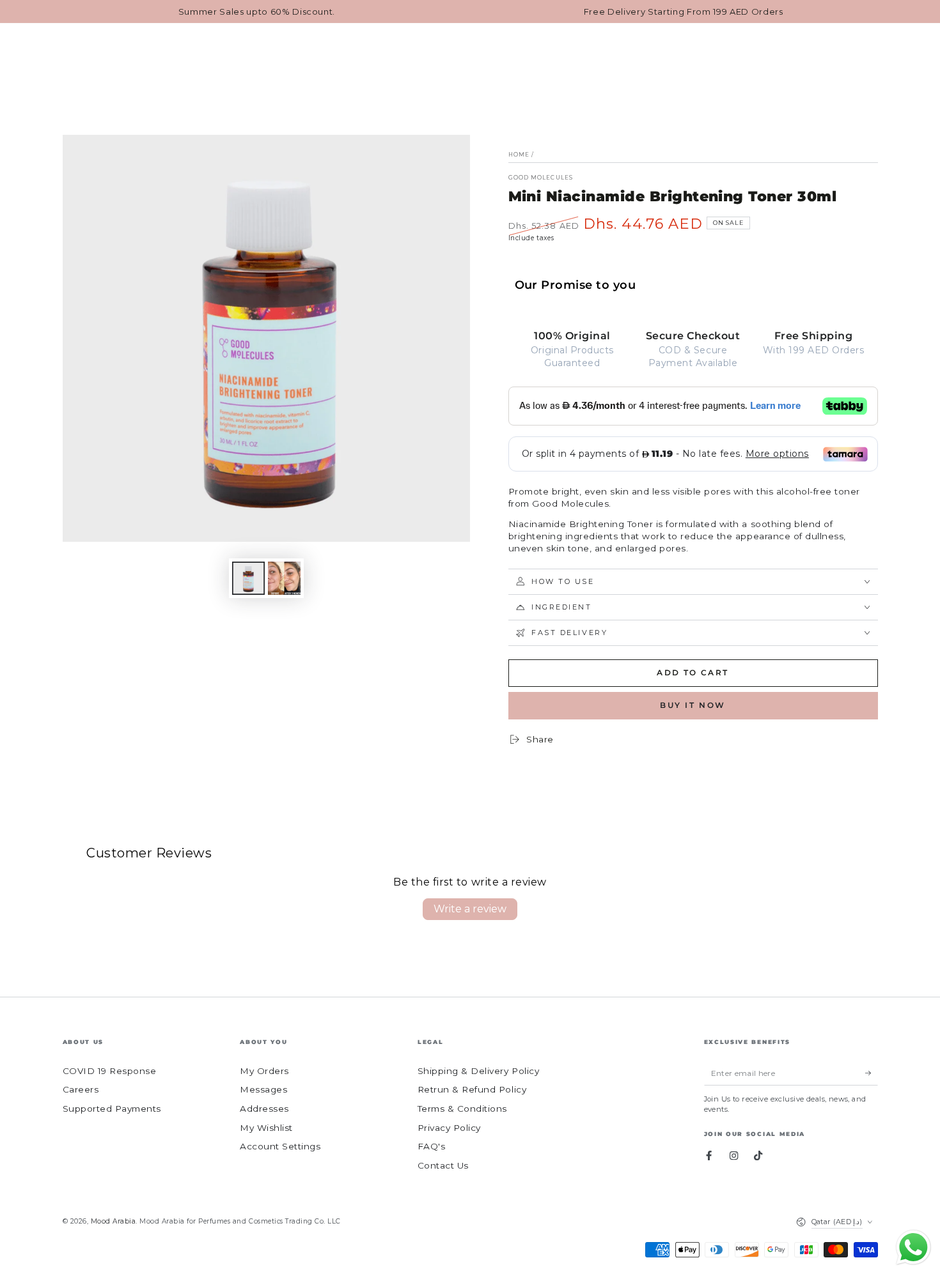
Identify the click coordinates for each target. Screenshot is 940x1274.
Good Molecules (540, 177)
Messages (263, 1089)
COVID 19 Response (110, 1071)
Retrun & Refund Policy (472, 1089)
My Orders (264, 1071)
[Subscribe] (871, 1073)
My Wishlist (266, 1128)
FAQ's (432, 1146)
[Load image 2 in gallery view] (284, 578)
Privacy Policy (449, 1128)
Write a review (470, 909)
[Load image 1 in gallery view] (248, 578)
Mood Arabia (113, 1221)
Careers (81, 1089)
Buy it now (693, 705)
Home (518, 154)
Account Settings (280, 1146)
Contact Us (443, 1165)
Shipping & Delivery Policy (478, 1071)
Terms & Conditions (462, 1108)
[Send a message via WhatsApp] (913, 1247)
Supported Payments (112, 1108)
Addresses (264, 1108)
